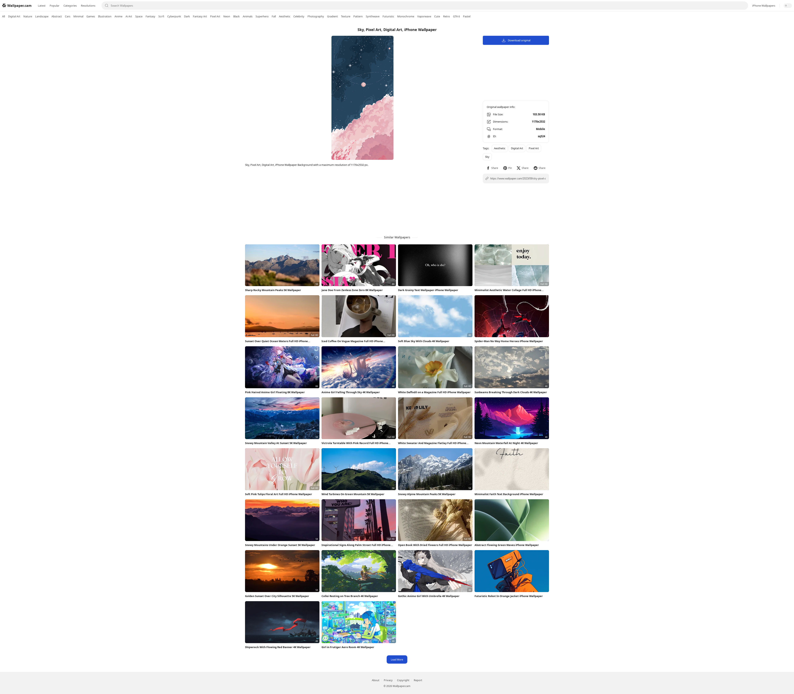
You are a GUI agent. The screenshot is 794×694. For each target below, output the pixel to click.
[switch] (788, 5)
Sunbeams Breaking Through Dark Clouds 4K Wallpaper (511, 392)
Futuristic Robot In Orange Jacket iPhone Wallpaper (509, 596)
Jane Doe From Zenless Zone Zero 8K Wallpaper (352, 290)
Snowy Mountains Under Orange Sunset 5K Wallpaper (280, 545)
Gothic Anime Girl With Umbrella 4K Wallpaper (428, 596)
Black (236, 16)
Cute (437, 16)
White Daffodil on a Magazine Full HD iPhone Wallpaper (434, 392)
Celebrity (298, 16)
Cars (67, 16)
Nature (27, 16)
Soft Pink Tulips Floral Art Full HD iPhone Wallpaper (278, 494)
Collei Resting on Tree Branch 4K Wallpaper (350, 596)
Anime (118, 16)
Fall (274, 16)
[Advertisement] (777, 86)
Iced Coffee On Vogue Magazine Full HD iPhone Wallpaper (352, 341)
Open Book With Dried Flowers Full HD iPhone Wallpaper (435, 545)
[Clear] (743, 5)
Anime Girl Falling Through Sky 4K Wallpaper (351, 392)
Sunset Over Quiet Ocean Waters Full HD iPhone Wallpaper (276, 341)
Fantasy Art (200, 16)
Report (418, 680)
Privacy (388, 680)
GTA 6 (456, 16)
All (3, 16)
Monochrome (405, 16)
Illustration (104, 16)
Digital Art (14, 16)
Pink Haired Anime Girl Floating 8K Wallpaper (275, 392)
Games (90, 16)
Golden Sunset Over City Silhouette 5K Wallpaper (277, 596)
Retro (446, 16)
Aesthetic (284, 16)
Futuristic (388, 16)
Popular (54, 5)
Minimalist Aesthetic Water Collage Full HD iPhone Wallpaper (508, 290)
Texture (345, 16)
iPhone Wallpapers (763, 5)
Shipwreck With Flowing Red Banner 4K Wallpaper (278, 647)
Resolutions (88, 5)
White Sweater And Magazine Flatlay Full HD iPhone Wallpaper (432, 443)
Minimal (78, 16)
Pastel (466, 16)
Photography (315, 16)
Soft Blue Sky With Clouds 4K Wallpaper (423, 341)
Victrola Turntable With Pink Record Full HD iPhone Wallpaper (355, 443)
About (375, 680)
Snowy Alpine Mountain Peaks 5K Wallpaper (427, 494)
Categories (70, 5)
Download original (519, 40)
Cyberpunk (174, 16)
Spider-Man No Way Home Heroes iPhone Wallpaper (509, 341)
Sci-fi (161, 16)
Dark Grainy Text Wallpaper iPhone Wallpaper (428, 290)
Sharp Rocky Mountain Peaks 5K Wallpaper (273, 290)
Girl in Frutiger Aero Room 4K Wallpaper (348, 647)
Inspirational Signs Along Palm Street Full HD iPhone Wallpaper (356, 545)
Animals (247, 16)
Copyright (403, 680)
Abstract (56, 16)
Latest (41, 5)
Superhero (262, 16)
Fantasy (150, 16)
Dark (187, 16)
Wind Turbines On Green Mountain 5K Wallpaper (353, 494)
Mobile (540, 129)
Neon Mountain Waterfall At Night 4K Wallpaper (506, 443)
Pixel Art (215, 16)
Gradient (332, 16)
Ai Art (129, 16)
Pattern (358, 16)
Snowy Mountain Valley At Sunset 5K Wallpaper (276, 443)
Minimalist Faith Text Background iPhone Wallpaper (509, 494)
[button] (492, 168)
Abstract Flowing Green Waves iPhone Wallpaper (507, 545)
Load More (397, 659)
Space (138, 16)
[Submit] (107, 5)
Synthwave (372, 16)
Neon (226, 16)
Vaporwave (424, 16)
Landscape (41, 16)
